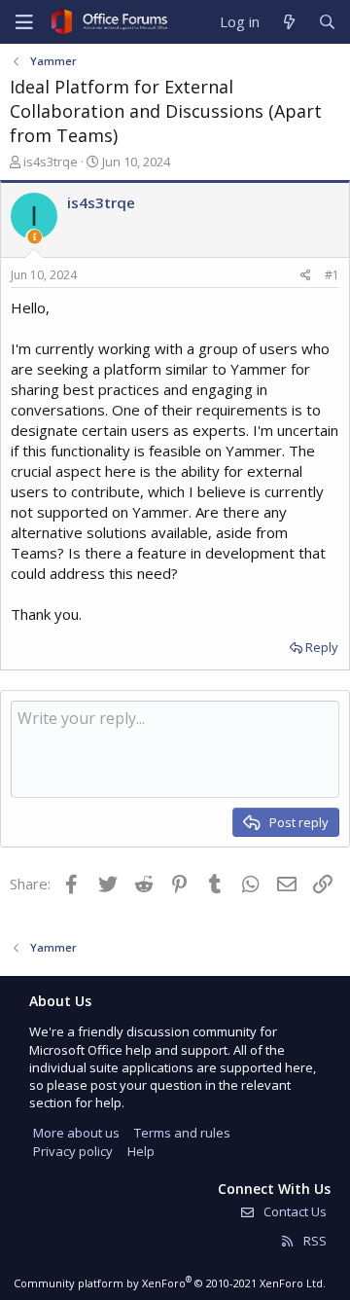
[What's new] (288, 22)
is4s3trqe (50, 161)
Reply (321, 647)
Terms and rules (182, 1132)
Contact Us (294, 1211)
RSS (313, 1240)
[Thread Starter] (34, 237)
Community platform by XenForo (170, 1283)
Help (141, 1151)
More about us (76, 1132)
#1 (332, 275)
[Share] (306, 276)
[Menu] (24, 22)
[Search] (327, 22)
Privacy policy (73, 1151)
